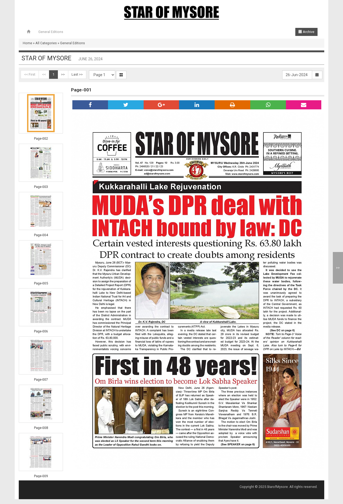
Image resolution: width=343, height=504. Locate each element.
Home (27, 43)
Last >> (77, 74)
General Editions (50, 32)
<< (44, 74)
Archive (308, 32)
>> (63, 74)
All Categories (46, 43)
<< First (29, 74)
